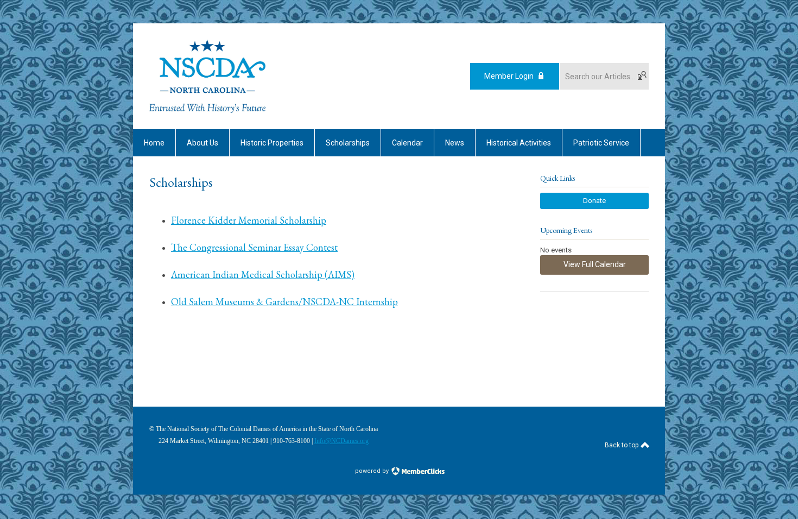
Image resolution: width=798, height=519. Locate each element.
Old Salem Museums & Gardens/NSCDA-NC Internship (284, 301)
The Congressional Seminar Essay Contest (254, 247)
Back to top (622, 445)
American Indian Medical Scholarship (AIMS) (262, 274)
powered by (372, 470)
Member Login (509, 76)
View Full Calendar (594, 264)
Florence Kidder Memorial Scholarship (248, 220)
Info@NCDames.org (341, 441)
